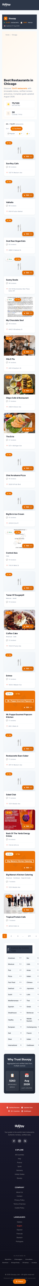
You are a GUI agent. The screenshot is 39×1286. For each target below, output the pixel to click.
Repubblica (8, 1259)
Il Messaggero (18, 1259)
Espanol (19, 1230)
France (19, 1162)
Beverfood (5, 1262)
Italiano (19, 1222)
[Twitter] (25, 1141)
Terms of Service (19, 1204)
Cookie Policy (19, 1208)
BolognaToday (15, 1262)
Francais (20, 1234)
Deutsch (19, 1237)
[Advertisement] (19, 57)
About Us (19, 1192)
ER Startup (26, 1262)
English (19, 1226)
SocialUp (34, 1262)
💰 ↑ (20, 133)
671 (29, 936)
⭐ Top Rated (16, 128)
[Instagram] (19, 1141)
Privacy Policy (19, 1200)
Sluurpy (19, 1178)
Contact (19, 1196)
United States (19, 1174)
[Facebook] (14, 1141)
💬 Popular (11, 133)
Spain (20, 1166)
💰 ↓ (28, 133)
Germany (19, 1170)
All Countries (19, 1155)
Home (8, 35)
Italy (19, 1159)
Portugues (19, 1241)
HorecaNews (28, 1259)
